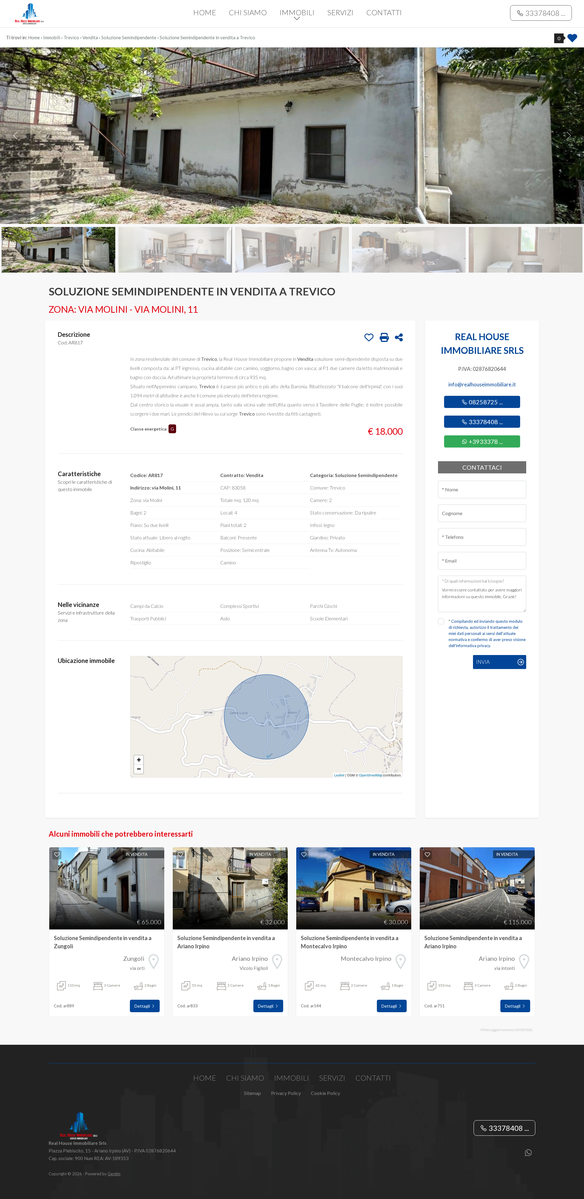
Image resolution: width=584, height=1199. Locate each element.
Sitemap (252, 1093)
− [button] (139, 769)
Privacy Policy (286, 1093)
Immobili (297, 12)
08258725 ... (485, 402)
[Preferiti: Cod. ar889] (57, 855)
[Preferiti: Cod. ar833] (180, 855)
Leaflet (339, 774)
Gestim (114, 1173)
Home (204, 12)
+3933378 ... (485, 441)
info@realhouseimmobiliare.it (482, 384)
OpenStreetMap (370, 774)
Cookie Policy (325, 1093)
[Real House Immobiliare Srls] (58, 13)
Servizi (340, 12)
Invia (483, 662)
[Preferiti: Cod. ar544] (304, 855)
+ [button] (139, 760)
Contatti (384, 12)
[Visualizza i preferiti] (572, 40)
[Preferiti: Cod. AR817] (369, 337)
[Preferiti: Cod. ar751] (427, 855)
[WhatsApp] (528, 1153)
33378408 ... (544, 13)
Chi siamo (248, 12)
